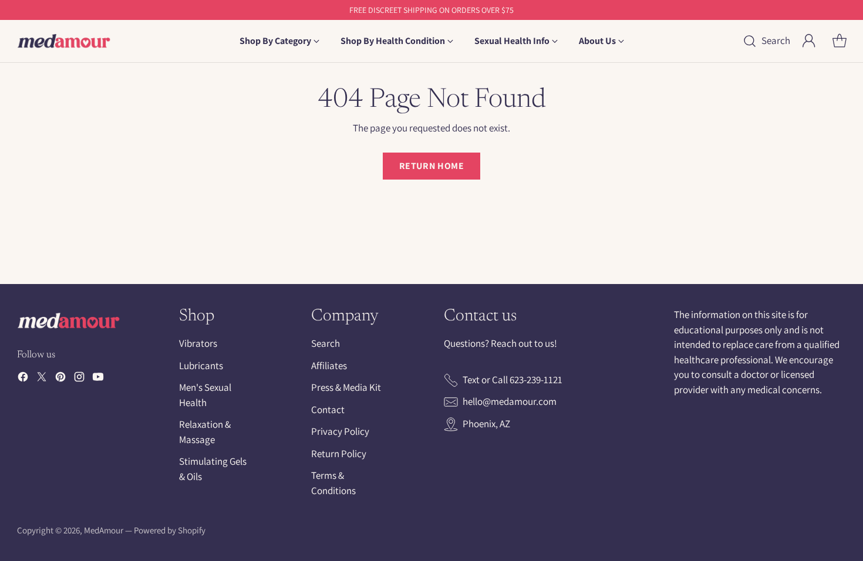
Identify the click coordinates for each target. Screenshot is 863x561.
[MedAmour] (64, 41)
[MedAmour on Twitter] (42, 379)
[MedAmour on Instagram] (79, 379)
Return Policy (338, 453)
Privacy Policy (340, 431)
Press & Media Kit (346, 387)
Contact (328, 409)
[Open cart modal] (839, 41)
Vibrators (198, 343)
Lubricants (201, 365)
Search (325, 343)
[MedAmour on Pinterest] (60, 379)
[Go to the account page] (809, 41)
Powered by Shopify (169, 530)
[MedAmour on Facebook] (23, 379)
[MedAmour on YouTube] (98, 379)
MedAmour (103, 530)
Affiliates (329, 365)
